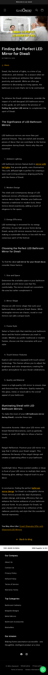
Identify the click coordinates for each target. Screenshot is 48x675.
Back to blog (25, 539)
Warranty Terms (11, 590)
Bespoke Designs (12, 611)
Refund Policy (10, 579)
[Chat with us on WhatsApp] (43, 669)
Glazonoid (15, 666)
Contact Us (9, 568)
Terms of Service (12, 584)
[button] (5, 10)
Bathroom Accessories (14, 622)
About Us (9, 562)
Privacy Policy (10, 573)
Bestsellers (9, 627)
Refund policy (25, 666)
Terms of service (17, 669)
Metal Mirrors (10, 616)
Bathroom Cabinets (13, 605)
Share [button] (6, 65)
